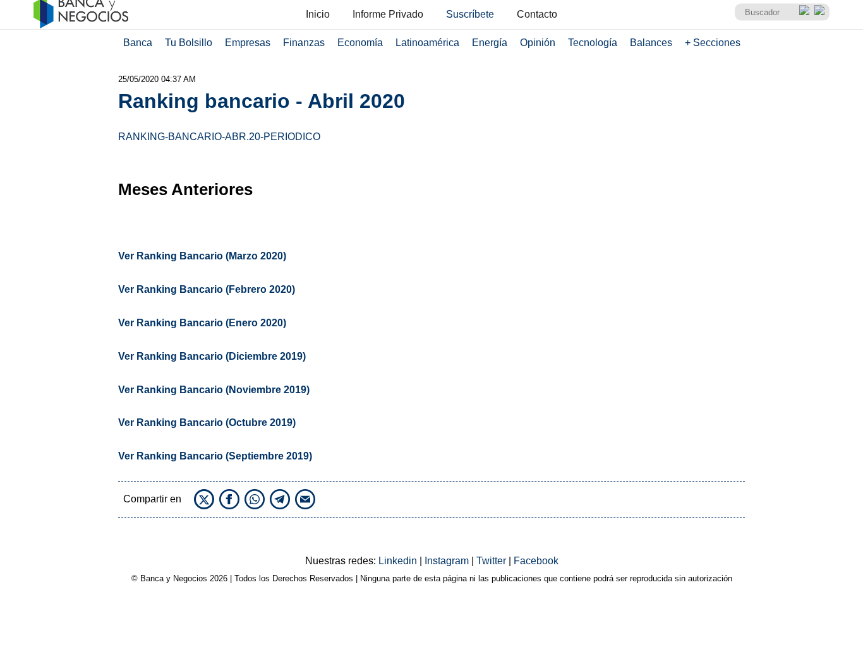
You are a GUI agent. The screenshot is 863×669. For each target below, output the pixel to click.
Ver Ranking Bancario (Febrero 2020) (206, 289)
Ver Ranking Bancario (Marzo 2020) (202, 256)
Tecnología (592, 42)
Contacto (537, 14)
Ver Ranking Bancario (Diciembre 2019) (212, 356)
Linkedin (398, 560)
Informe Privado (388, 14)
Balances (651, 42)
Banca (137, 42)
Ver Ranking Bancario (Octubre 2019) (207, 422)
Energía (489, 42)
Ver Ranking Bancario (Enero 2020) (202, 322)
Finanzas (304, 42)
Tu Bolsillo (188, 42)
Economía (360, 42)
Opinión (537, 42)
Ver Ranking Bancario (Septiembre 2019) (215, 456)
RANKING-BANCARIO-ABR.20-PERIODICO (219, 136)
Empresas (247, 42)
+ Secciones (712, 42)
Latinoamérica (427, 42)
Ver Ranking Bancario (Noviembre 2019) (214, 389)
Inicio (318, 14)
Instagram (448, 560)
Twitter (492, 560)
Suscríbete (470, 14)
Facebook (536, 560)
